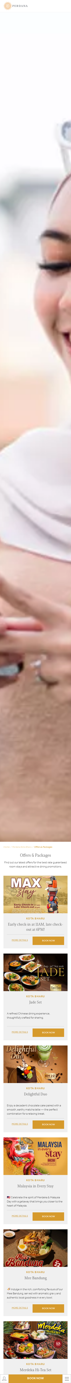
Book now (48, 940)
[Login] (4, 1379)
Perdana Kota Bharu (22, 847)
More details (20, 940)
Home (6, 847)
